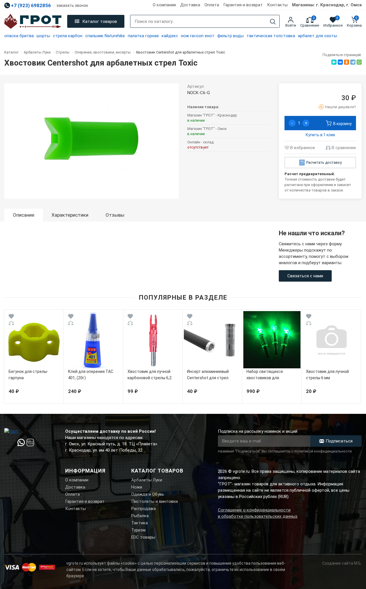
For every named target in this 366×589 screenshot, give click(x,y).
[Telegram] (352, 62)
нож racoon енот (197, 35)
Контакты (277, 4)
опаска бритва (19, 35)
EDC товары (143, 537)
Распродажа (143, 508)
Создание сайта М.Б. (342, 563)
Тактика (139, 522)
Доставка (190, 4)
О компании (164, 4)
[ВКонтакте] (340, 62)
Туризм (138, 530)
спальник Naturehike (105, 35)
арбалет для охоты (317, 35)
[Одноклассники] (346, 62)
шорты (43, 35)
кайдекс (170, 35)
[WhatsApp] (359, 62)
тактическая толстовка (270, 35)
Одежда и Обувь (147, 494)
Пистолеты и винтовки (154, 501)
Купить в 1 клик (320, 135)
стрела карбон (67, 35)
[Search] (272, 21)
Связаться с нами (305, 275)
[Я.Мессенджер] (334, 62)
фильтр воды (230, 35)
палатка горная (143, 35)
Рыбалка (140, 515)
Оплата (211, 4)
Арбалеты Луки (146, 480)
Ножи (136, 487)
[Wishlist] (11, 317)
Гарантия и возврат (243, 4)
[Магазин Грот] (32, 21)
